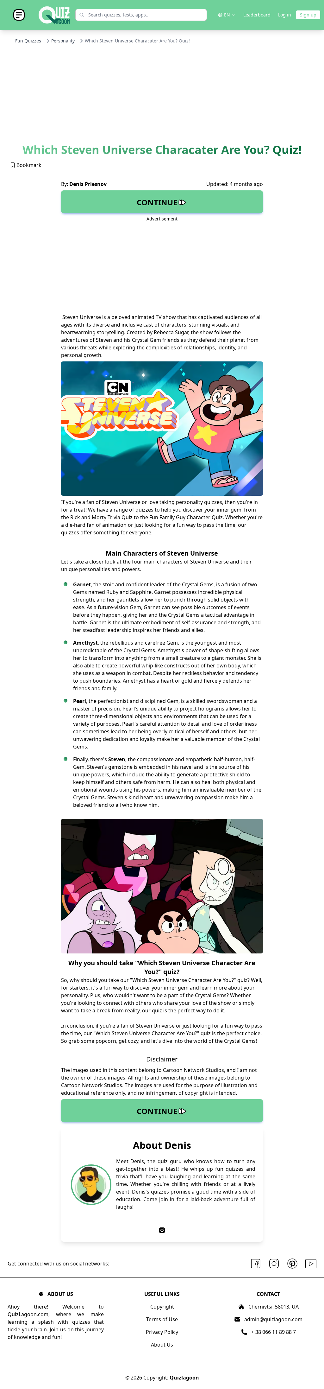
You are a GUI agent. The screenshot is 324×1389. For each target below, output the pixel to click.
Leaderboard (257, 15)
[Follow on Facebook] (255, 1263)
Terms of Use (162, 1319)
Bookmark (28, 165)
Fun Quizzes (28, 41)
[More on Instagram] (274, 1263)
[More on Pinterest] (292, 1263)
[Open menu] (19, 15)
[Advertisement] (162, 96)
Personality (63, 41)
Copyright (162, 1306)
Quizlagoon (184, 1377)
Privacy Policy (162, 1331)
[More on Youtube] (310, 1263)
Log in (284, 15)
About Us (162, 1344)
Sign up (308, 15)
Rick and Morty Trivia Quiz (101, 517)
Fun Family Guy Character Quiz (186, 517)
